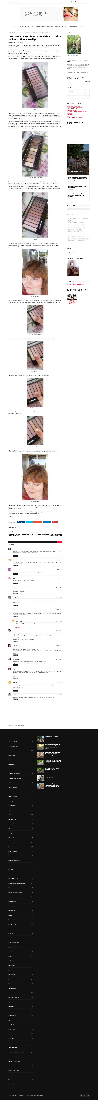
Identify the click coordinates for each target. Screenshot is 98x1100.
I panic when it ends (80, 240)
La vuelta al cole (11, 874)
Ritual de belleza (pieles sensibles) (42, 26)
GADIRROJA (69, 113)
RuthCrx (14, 560)
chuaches (81, 236)
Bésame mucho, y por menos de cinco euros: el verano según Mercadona (52, 785)
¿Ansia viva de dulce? (13, 741)
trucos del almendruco (13, 1056)
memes (10, 915)
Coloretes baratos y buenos (14, 778)
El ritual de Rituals (12, 819)
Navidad (10, 938)
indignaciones (11, 855)
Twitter (78, 91)
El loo (9, 810)
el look (69, 218)
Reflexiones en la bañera (76, 26)
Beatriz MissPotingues (18, 645)
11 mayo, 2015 (58, 694)
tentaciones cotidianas (80, 227)
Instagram (78, 94)
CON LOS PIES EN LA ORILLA (73, 106)
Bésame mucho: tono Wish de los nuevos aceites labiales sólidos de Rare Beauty (52, 746)
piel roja (10, 951)
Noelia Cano (15, 549)
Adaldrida (18, 621)
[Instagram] (69, 2)
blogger (60, 541)
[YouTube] (71, 2)
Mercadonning (11, 919)
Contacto (15, 1)
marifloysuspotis (17, 569)
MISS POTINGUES (71, 114)
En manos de (11, 823)
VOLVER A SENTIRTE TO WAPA (74, 117)
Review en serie (71, 240)
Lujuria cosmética (71, 238)
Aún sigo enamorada (13, 750)
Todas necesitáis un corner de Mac (75, 231)
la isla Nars (70, 220)
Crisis (9, 782)
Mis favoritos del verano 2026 (51, 737)
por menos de (11, 965)
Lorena (14, 630)
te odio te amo (11, 1029)
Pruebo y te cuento (12, 983)
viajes (9, 1079)
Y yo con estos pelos (12, 1084)
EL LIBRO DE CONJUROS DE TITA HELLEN (77, 111)
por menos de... (84, 218)
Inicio (9, 1)
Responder (15, 555)
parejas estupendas (12, 947)
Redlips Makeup (16, 659)
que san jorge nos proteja (14, 992)
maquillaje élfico (79, 243)
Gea (86, 243)
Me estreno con (11, 910)
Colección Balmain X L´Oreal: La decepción (53, 776)
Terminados (11, 1038)
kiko (9, 865)
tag (9, 1020)
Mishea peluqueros (12, 929)
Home (9, 32)
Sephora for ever (71, 229)
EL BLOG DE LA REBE (72, 110)
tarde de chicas (11, 1024)
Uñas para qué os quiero (78, 225)
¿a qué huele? (70, 227)
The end (10, 1043)
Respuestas (15, 619)
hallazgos (10, 833)
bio (9, 760)
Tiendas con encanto (13, 1047)
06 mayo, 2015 (58, 548)
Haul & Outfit (11, 837)
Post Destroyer (11, 974)
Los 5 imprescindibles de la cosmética (76, 222)
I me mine (79, 229)
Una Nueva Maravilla (13, 1066)
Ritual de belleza (12, 1011)
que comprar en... (12, 988)
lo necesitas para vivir (72, 233)
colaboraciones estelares (82, 238)
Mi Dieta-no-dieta (12, 924)
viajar (9, 1075)
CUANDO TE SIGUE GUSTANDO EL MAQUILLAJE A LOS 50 (75, 108)
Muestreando (11, 933)
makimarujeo (11, 897)
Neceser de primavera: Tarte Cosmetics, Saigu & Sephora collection (53, 762)
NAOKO (68, 116)
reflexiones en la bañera (13, 997)
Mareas (14, 597)
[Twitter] (67, 2)
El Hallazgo (10, 801)
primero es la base (83, 233)
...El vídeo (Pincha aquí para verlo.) (75, 284)
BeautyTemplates (21, 1095)
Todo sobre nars (60, 26)
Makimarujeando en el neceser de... (16, 892)
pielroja (69, 225)
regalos (10, 1002)
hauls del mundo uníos (13, 842)
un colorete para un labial (14, 1061)
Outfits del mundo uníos (13, 942)
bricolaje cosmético (12, 764)
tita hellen (15, 695)
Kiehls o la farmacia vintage (14, 860)
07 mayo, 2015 (58, 587)
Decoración (10, 792)
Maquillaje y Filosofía (13, 906)
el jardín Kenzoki (71, 243)
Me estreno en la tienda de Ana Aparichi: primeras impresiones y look (52, 754)
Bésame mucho (24, 26)
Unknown (15, 682)
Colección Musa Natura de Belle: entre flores (52, 768)
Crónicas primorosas (13, 787)
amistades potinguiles (13, 746)
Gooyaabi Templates (38, 1095)
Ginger (14, 669)
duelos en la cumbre (72, 236)
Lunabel (14, 578)
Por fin (9, 960)
